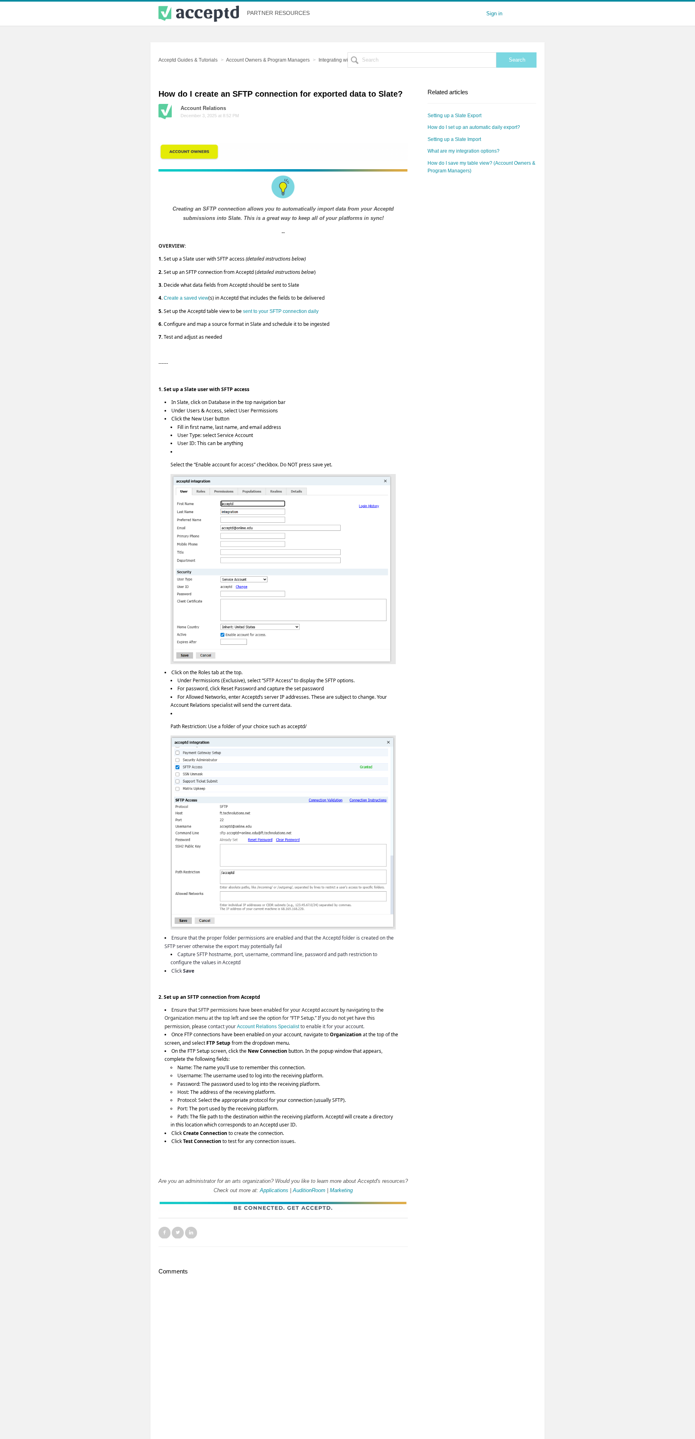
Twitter (178, 1232)
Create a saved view (186, 298)
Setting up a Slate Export (454, 115)
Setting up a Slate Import (454, 139)
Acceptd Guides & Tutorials (188, 60)
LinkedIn (191, 1232)
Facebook (164, 1232)
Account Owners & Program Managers (268, 60)
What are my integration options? (464, 151)
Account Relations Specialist (268, 1026)
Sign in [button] (494, 13)
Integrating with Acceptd (344, 60)
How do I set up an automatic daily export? (474, 127)
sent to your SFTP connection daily (281, 311)
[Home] (198, 14)
